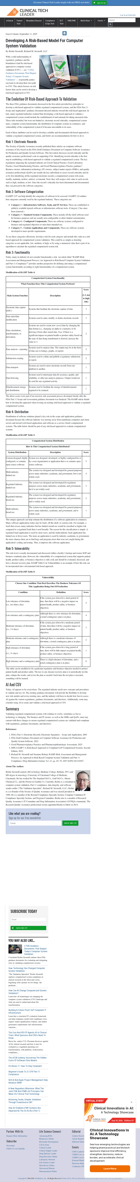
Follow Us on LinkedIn (15, 1148)
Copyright (21, 1178)
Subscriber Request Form (94, 1178)
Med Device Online (46, 1165)
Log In (123, 15)
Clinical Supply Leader (48, 1150)
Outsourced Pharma (47, 1168)
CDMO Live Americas (81, 1154)
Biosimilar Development (48, 1141)
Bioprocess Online (46, 1138)
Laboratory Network (47, 1159)
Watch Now (85, 20)
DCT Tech (61, 22)
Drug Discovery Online (48, 1156)
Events (100, 20)
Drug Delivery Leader (47, 1153)
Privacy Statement (78, 1178)
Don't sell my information (113, 1178)
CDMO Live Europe (80, 1157)
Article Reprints (78, 1138)
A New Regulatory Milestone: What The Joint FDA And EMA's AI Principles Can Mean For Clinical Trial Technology (26, 1091)
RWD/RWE (72, 20)
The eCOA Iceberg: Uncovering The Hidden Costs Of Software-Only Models (27, 1059)
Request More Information (16, 1136)
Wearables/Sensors (34, 20)
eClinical (9, 20)
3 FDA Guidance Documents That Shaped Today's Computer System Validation (35, 949)
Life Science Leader (47, 1162)
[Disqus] (48, 869)
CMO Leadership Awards (82, 1151)
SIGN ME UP (70, 823)
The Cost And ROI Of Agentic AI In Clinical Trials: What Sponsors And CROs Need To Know (27, 1035)
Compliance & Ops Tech (50, 22)
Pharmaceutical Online (48, 1171)
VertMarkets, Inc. (41, 1178)
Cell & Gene (44, 1144)
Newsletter (10, 1145)
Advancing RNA (45, 1136)
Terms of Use (66, 1178)
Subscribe (132, 15)
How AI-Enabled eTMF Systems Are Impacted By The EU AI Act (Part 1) (24, 1109)
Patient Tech (19, 22)
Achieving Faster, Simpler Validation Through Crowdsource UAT (24, 1101)
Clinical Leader (45, 1147)
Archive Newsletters (80, 1136)
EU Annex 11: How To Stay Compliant (25, 1066)
